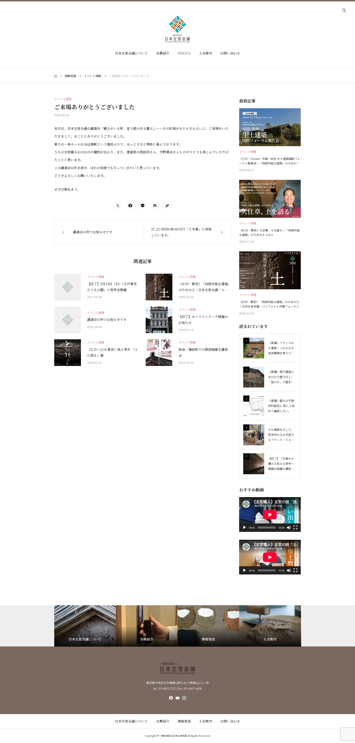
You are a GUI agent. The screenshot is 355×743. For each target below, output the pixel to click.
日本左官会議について (131, 53)
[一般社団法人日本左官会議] (177, 29)
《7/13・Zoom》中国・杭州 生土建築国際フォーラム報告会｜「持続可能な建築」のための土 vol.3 (269, 161)
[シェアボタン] (118, 206)
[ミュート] (289, 527)
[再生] (244, 527)
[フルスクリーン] (295, 527)
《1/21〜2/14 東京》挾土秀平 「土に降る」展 (112, 352)
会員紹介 (162, 53)
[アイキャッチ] (67, 287)
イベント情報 (62, 99)
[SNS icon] (171, 698)
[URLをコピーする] (167, 206)
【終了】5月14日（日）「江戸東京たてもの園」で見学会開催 (112, 286)
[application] (270, 514)
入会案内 (205, 53)
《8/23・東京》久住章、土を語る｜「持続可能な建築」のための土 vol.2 (269, 232)
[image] (270, 127)
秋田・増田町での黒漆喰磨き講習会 (203, 352)
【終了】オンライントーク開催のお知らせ (203, 319)
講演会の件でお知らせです (107, 319)
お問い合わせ (230, 53)
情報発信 (184, 53)
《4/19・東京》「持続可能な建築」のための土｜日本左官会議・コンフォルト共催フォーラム (204, 287)
